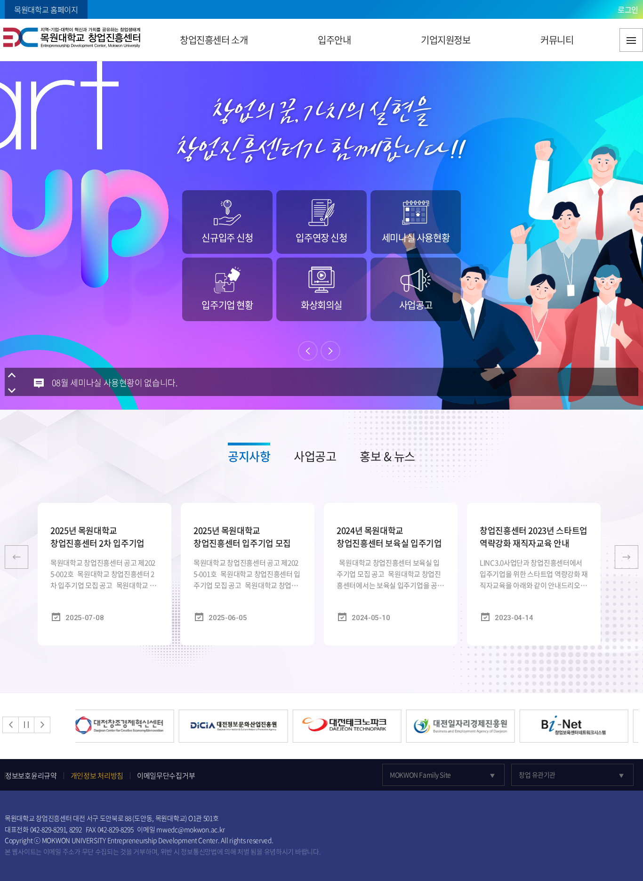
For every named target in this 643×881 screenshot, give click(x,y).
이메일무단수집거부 (166, 775)
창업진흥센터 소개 (214, 40)
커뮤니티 (556, 40)
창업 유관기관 (537, 774)
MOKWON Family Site (420, 774)
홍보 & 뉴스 (387, 456)
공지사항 (249, 456)
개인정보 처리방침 (97, 775)
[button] (308, 351)
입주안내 (334, 40)
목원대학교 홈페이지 (46, 9)
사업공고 (315, 456)
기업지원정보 (446, 40)
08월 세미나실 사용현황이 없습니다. (115, 382)
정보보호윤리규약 (31, 775)
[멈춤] (26, 725)
